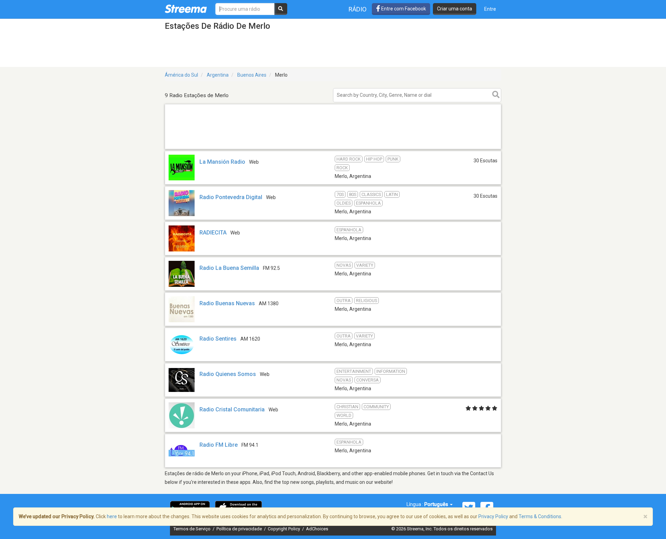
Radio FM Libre (218, 445)
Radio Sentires (218, 338)
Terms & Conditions (540, 516)
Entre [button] (490, 9)
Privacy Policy (493, 516)
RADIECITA (213, 232)
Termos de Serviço (192, 528)
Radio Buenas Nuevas (227, 303)
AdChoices (317, 528)
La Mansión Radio (222, 162)
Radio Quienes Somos (227, 374)
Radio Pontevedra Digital (230, 197)
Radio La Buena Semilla (229, 268)
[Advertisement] (333, 148)
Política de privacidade (239, 528)
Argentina (218, 75)
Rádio (358, 9)
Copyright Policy (284, 528)
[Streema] (186, 9)
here (112, 516)
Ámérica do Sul (181, 75)
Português (436, 504)
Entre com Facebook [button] (403, 8)
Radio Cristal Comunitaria (232, 409)
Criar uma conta (454, 8)
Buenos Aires (251, 75)
